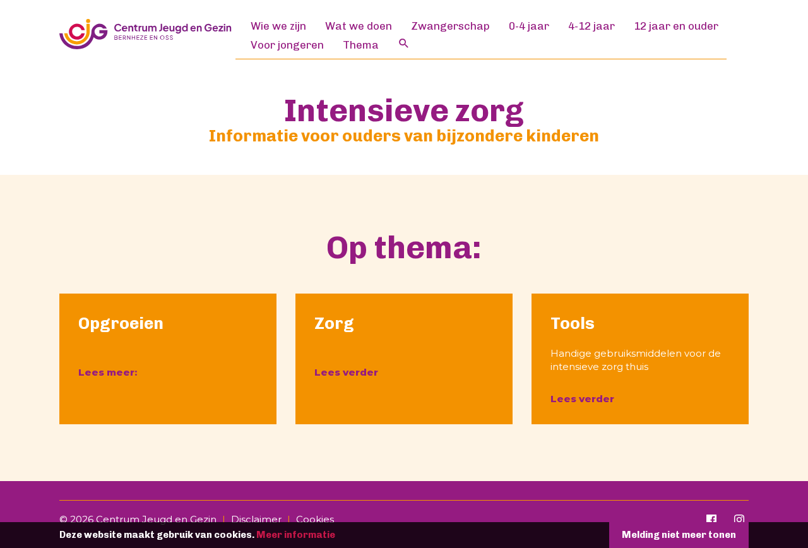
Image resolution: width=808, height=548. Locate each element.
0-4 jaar (529, 26)
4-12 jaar (591, 26)
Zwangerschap (450, 26)
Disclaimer (256, 519)
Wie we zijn (278, 26)
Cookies (315, 519)
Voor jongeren (287, 45)
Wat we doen (358, 26)
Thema (361, 45)
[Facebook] (711, 519)
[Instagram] (739, 519)
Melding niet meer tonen (679, 534)
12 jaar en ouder (676, 26)
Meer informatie (295, 534)
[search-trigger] (394, 43)
